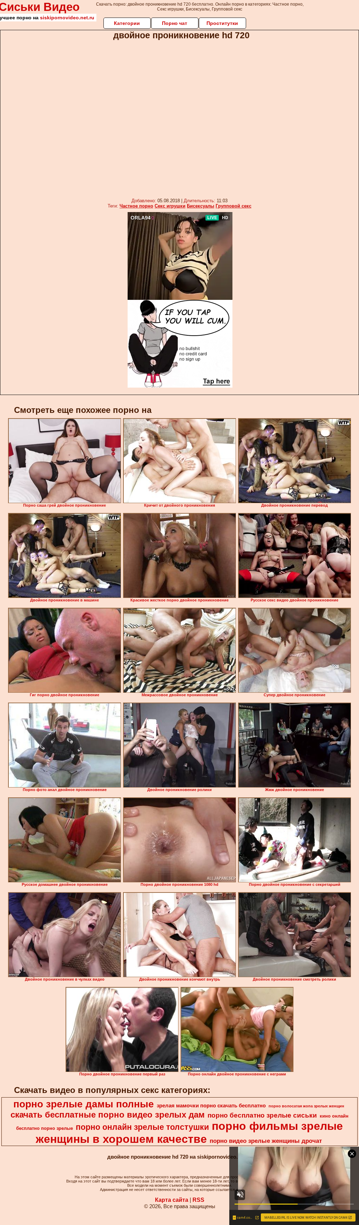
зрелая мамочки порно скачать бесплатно (211, 1105)
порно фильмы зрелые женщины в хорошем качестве (189, 1132)
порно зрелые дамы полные (83, 1104)
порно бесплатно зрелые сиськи (262, 1115)
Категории (127, 23)
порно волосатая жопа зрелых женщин (306, 1106)
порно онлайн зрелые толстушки (142, 1127)
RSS (198, 1200)
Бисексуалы (200, 206)
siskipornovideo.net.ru (67, 17)
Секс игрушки (170, 206)
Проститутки (222, 23)
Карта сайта (171, 1200)
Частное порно (136, 206)
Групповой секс (233, 206)
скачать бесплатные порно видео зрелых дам (108, 1114)
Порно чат (174, 23)
